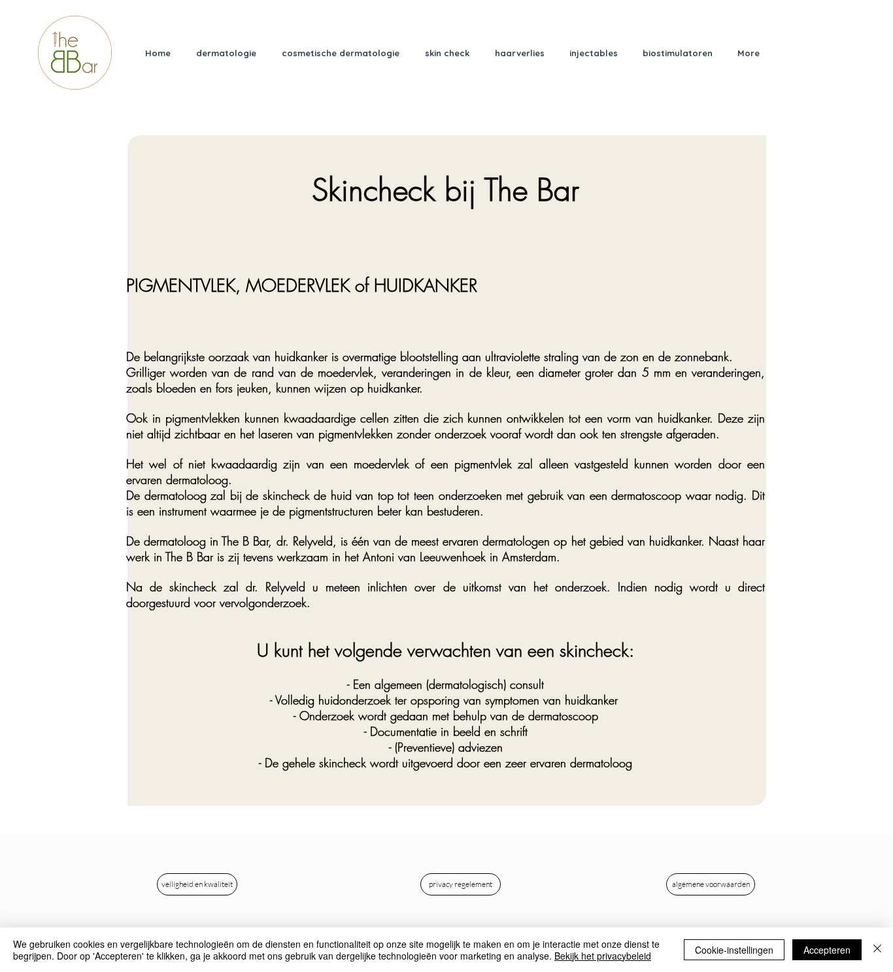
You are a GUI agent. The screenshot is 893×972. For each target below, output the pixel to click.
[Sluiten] (877, 950)
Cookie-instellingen (734, 949)
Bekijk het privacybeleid (602, 955)
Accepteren (827, 949)
